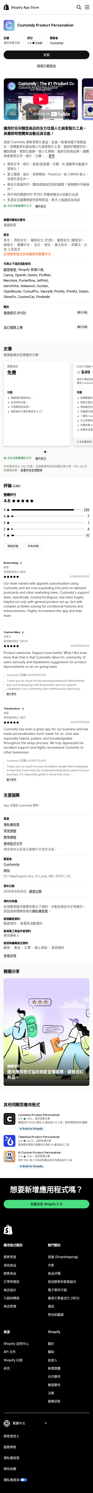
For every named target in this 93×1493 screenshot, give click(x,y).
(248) (38, 43)
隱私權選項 (11, 1480)
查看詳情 (10, 956)
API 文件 (10, 1352)
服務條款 (10, 1447)
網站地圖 (10, 1469)
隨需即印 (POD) (15, 313)
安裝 (46, 55)
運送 (51, 1306)
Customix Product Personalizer (39, 1115)
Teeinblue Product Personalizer (39, 1137)
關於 (51, 1343)
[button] (46, 1122)
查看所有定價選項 (31, 470)
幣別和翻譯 (56, 1314)
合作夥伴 (54, 1376)
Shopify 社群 (13, 1360)
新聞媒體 (54, 1368)
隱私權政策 (11, 824)
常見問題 (10, 831)
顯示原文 (40, 206)
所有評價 (33, 546)
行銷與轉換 (11, 1298)
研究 (7, 1368)
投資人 (52, 1360)
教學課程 (10, 837)
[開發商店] (45, 452)
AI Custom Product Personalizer (39, 1152)
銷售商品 (10, 1273)
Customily (56, 43)
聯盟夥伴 (54, 1385)
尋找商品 (10, 1265)
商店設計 (10, 1290)
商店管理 (10, 1306)
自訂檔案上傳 (13, 327)
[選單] (87, 7)
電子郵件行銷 (57, 1290)
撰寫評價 (12, 546)
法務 (51, 1393)
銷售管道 (10, 1257)
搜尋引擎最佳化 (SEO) (63, 1298)
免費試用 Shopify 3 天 (46, 1204)
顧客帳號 (10, 269)
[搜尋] (79, 7)
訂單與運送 (11, 1281)
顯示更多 (11, 694)
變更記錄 (35, 891)
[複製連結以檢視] (21, 563)
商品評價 (54, 1273)
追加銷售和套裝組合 (62, 1281)
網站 (7, 870)
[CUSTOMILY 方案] (48, 452)
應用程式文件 (13, 843)
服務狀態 (54, 1401)
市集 (51, 1265)
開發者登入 (11, 1436)
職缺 (51, 1352)
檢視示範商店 (46, 66)
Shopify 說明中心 (16, 1343)
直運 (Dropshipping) (63, 1257)
